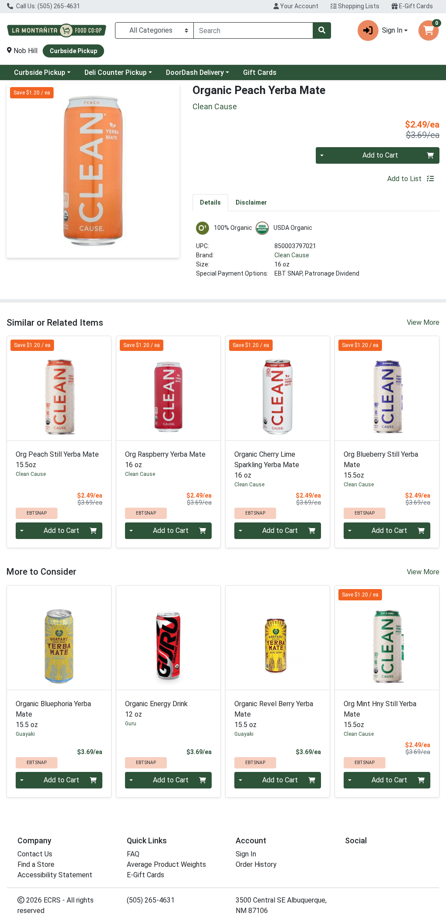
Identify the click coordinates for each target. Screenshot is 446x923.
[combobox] (253, 30)
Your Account (298, 6)
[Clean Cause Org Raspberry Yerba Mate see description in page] (168, 388)
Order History (256, 864)
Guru (130, 724)
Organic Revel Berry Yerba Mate (273, 714)
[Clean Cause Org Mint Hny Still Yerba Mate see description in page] (387, 637)
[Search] (322, 30)
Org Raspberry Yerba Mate (165, 459)
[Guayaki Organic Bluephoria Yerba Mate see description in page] (59, 637)
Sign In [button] (392, 30)
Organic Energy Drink (156, 709)
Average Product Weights (166, 864)
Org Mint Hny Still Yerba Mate (380, 714)
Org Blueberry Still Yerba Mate (381, 464)
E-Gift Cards (415, 6)
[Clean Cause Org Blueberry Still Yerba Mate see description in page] (387, 388)
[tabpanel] (316, 253)
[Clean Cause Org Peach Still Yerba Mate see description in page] (59, 388)
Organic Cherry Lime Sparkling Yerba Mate (266, 464)
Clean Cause (291, 255)
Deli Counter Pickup (115, 72)
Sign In (246, 854)
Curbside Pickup (39, 72)
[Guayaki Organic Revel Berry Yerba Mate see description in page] (277, 637)
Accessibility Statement (54, 875)
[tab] (210, 202)
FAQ (133, 854)
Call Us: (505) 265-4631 (47, 6)
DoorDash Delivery (195, 72)
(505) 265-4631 (151, 900)
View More (423, 322)
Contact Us (34, 854)
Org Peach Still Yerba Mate (57, 459)
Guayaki (25, 734)
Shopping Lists (358, 6)
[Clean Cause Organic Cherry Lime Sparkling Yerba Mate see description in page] (277, 388)
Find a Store (35, 864)
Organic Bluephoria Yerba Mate (53, 714)
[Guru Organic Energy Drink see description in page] (168, 637)
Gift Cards (260, 72)
